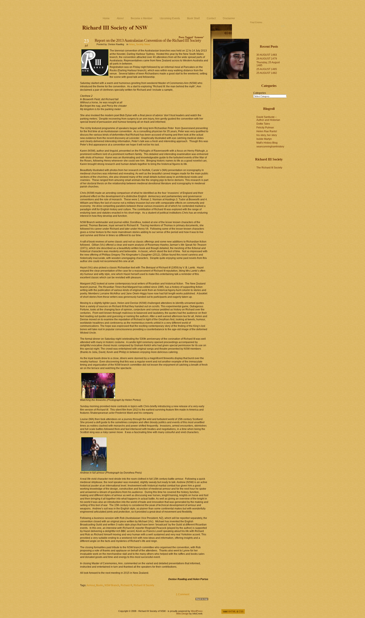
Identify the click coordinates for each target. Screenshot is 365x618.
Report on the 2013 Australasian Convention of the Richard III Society (148, 40)
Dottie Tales (263, 123)
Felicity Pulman (265, 127)
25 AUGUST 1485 (266, 69)
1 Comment (182, 594)
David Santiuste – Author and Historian (268, 118)
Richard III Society (143, 585)
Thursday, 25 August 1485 (268, 64)
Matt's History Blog (267, 142)
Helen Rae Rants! (266, 131)
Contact (211, 18)
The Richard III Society (269, 167)
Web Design (182, 613)
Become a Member (142, 18)
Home (106, 18)
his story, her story (266, 135)
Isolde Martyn (264, 138)
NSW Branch (112, 585)
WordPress (197, 611)
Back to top (201, 599)
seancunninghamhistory (270, 146)
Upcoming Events (170, 18)
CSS (241, 611)
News (132, 44)
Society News (143, 44)
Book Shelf (193, 18)
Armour (91, 585)
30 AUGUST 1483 (266, 54)
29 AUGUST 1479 (266, 58)
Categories (259, 93)
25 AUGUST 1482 (266, 72)
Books (99, 585)
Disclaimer (229, 18)
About (120, 18)
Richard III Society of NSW (115, 27)
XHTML (232, 611)
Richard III (126, 585)
